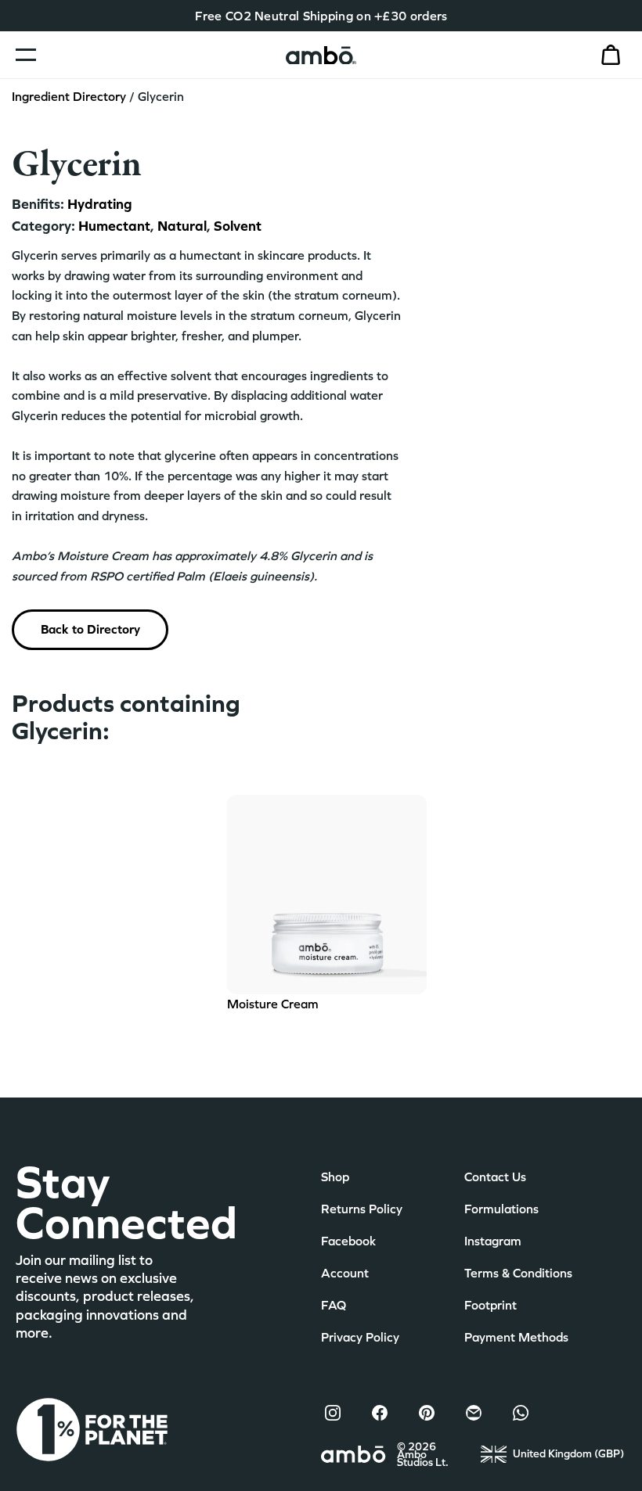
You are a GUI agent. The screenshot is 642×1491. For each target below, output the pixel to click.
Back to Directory (90, 629)
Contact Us (495, 1176)
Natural (180, 225)
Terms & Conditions (518, 1273)
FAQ (333, 1305)
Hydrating (99, 204)
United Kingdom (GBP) (568, 1453)
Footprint (490, 1305)
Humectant (114, 225)
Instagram (492, 1241)
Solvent (236, 225)
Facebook (348, 1241)
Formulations (501, 1209)
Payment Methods (516, 1337)
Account (345, 1273)
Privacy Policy (360, 1337)
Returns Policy (361, 1209)
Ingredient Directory (69, 96)
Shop (335, 1176)
